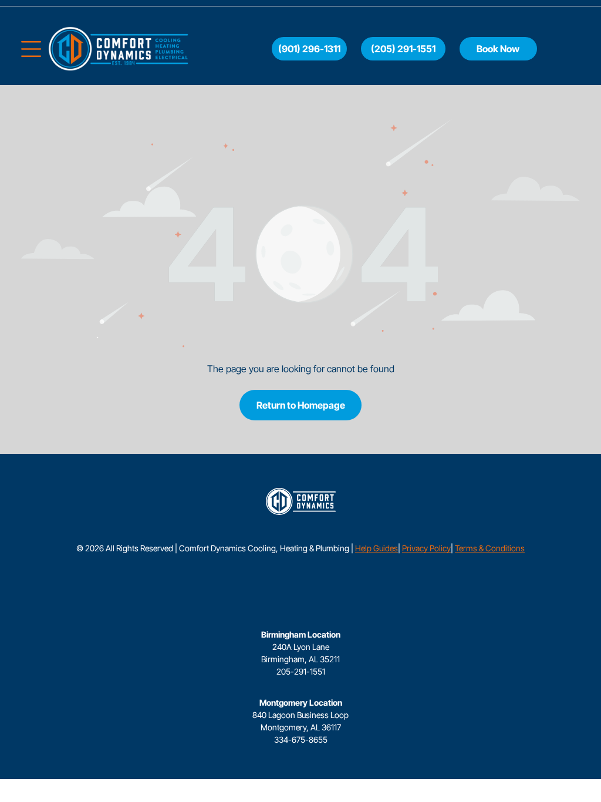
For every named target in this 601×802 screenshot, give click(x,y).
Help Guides (376, 548)
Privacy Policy (426, 548)
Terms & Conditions (490, 548)
